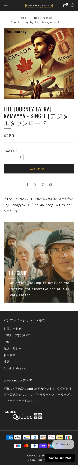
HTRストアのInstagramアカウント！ (29, 388)
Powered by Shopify (39, 455)
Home (23, 17)
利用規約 (10, 355)
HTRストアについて (17, 335)
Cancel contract (60, 457)
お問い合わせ (13, 328)
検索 (7, 362)
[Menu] (6, 5)
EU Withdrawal (15, 368)
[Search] (72, 5)
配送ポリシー (13, 348)
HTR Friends (43, 17)
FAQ (6, 342)
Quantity (11, 150)
